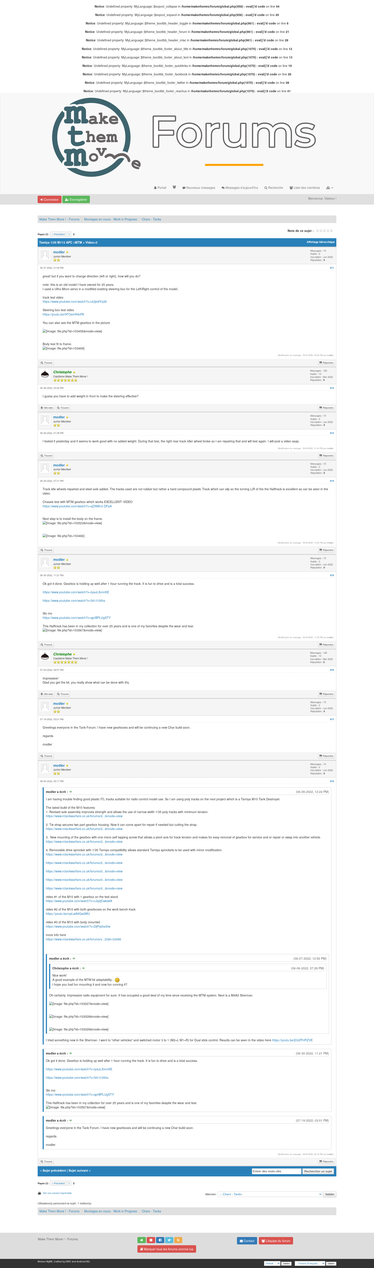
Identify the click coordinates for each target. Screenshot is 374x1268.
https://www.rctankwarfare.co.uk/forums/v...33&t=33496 (83, 939)
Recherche (275, 187)
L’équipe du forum (277, 1241)
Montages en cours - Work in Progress (110, 219)
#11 (332, 267)
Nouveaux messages (200, 187)
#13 (332, 433)
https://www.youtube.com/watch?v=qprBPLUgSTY (77, 617)
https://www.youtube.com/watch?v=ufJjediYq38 (75, 301)
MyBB (49, 1261)
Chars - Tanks (151, 219)
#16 (332, 669)
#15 (332, 575)
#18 (332, 781)
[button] (329, 187)
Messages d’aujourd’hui (241, 187)
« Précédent (58, 234)
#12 (332, 388)
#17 (332, 719)
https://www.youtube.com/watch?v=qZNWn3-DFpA (77, 506)
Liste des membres (306, 187)
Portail (161, 187)
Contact (248, 1241)
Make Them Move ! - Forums (59, 219)
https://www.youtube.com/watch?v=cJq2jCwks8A (79, 901)
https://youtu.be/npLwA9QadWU (68, 913)
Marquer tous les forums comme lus (168, 1249)
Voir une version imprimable (57, 1193)
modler (59, 251)
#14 (332, 480)
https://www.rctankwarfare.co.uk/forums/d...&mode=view (84, 816)
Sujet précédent (54, 1170)
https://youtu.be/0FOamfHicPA (63, 314)
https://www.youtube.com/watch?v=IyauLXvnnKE (76, 592)
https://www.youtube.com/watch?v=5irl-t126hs (74, 600)
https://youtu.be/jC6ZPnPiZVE (292, 1040)
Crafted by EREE (62, 1261)
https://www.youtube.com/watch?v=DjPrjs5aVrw (78, 926)
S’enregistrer (78, 199)
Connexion (51, 199)
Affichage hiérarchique (321, 242)
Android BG (83, 1261)
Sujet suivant (78, 1170)
